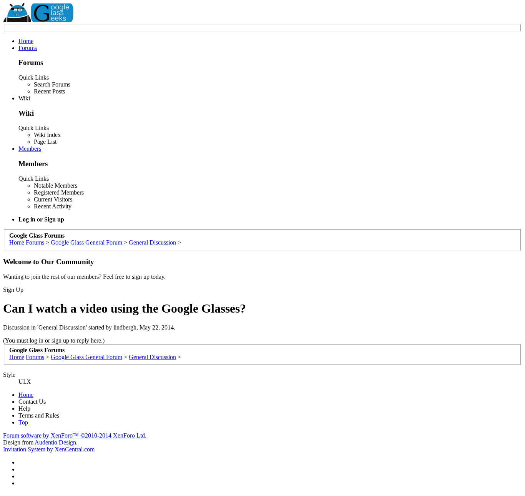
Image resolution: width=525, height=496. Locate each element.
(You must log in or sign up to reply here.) (54, 340)
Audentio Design (55, 442)
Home (25, 41)
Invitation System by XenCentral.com (49, 449)
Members (29, 148)
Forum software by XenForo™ (74, 435)
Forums (27, 48)
